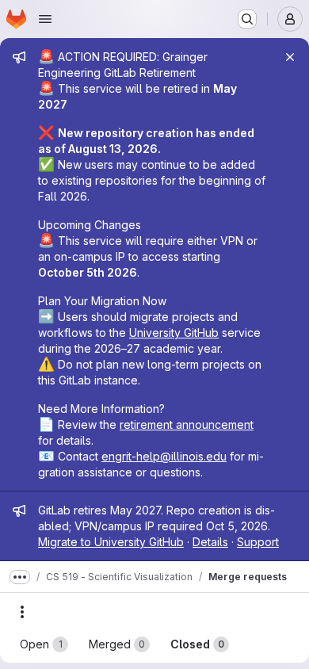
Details (210, 542)
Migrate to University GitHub (111, 542)
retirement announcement (187, 424)
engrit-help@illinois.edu (164, 456)
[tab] (44, 644)
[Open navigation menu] (45, 19)
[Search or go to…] (247, 19)
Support (258, 542)
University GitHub (174, 332)
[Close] (289, 57)
